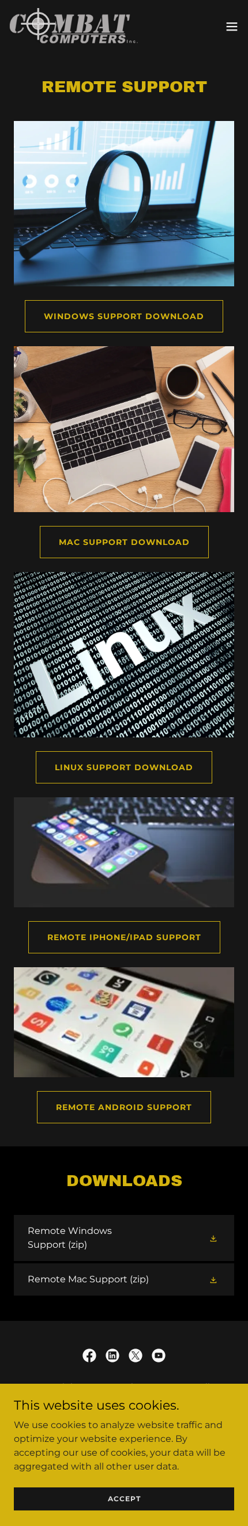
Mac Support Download (124, 542)
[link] (73, 26)
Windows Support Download (124, 316)
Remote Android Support (124, 1107)
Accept (124, 1498)
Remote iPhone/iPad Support (124, 937)
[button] (231, 26)
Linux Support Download (124, 767)
